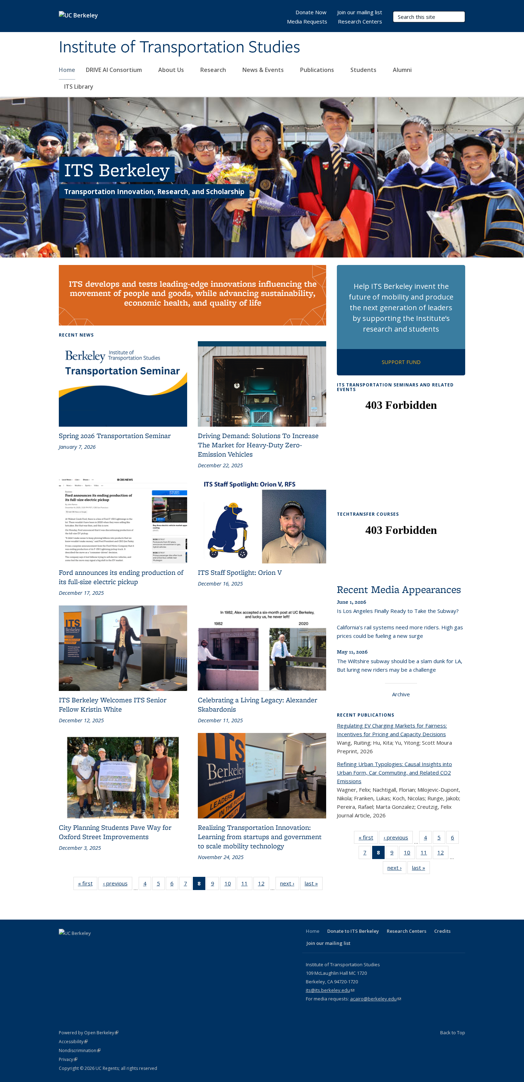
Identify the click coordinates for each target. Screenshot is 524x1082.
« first (87, 885)
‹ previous (117, 885)
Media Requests (307, 21)
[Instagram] (121, 945)
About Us (171, 70)
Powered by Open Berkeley (88, 1033)
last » (314, 885)
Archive (401, 694)
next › (289, 885)
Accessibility (73, 1042)
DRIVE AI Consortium (114, 70)
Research (213, 70)
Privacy (68, 1059)
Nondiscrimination (80, 1050)
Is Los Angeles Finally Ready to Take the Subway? (398, 610)
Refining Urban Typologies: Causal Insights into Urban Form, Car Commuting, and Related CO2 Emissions (394, 772)
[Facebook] (65, 945)
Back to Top (452, 1032)
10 (230, 885)
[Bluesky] (135, 945)
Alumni (403, 70)
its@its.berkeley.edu (330, 990)
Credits (442, 931)
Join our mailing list (359, 12)
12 (263, 885)
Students (364, 70)
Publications (317, 70)
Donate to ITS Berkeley (353, 931)
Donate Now (311, 12)
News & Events (263, 70)
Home (67, 70)
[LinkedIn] (93, 945)
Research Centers (360, 21)
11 (246, 885)
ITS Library (79, 86)
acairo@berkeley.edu (375, 998)
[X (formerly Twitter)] (79, 945)
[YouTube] (107, 945)
